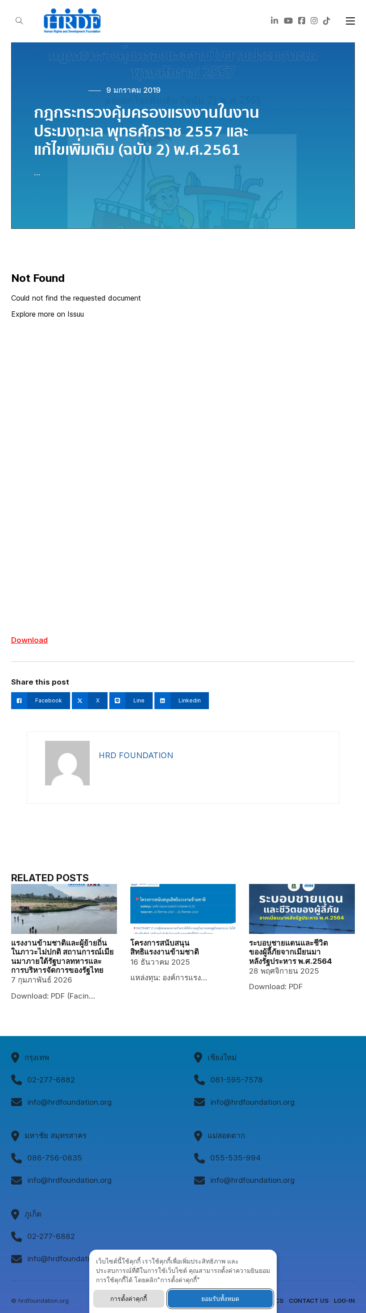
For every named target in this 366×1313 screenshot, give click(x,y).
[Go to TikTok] (326, 21)
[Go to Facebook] (301, 21)
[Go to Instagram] (314, 21)
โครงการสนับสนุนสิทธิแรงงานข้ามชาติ (164, 947)
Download (29, 640)
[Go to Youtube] (288, 21)
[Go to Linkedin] (274, 21)
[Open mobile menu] (350, 21)
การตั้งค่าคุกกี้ (128, 1298)
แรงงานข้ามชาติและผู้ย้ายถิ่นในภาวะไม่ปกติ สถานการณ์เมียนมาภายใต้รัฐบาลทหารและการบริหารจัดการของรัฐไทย (62, 956)
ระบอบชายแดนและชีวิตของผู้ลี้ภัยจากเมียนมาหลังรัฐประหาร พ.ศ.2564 (290, 952)
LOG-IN (344, 1300)
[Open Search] (19, 21)
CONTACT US (309, 1300)
